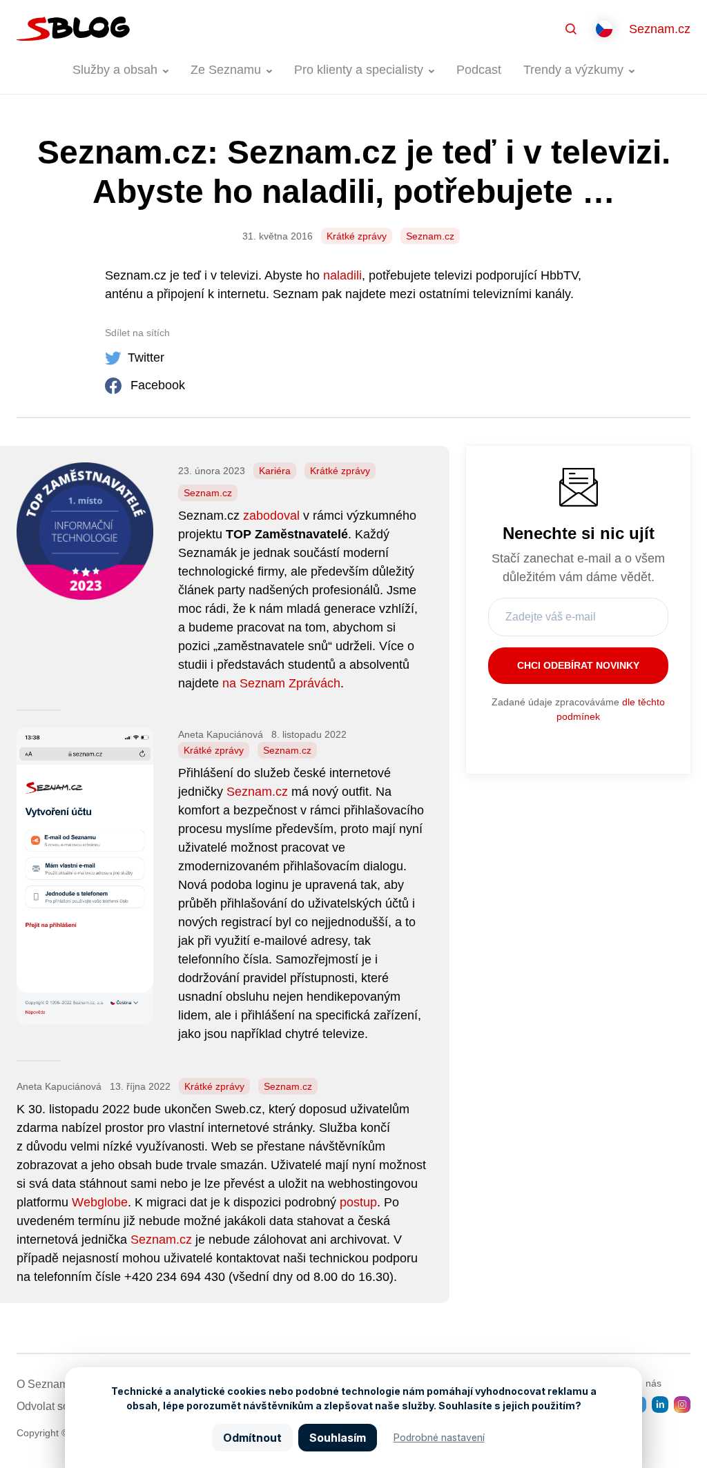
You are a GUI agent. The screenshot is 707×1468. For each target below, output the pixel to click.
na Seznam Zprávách (281, 683)
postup (358, 1202)
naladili (342, 275)
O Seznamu (46, 1384)
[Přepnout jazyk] (604, 29)
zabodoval (271, 515)
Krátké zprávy (357, 236)
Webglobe (100, 1202)
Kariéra (275, 470)
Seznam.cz (659, 29)
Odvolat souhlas (56, 1406)
